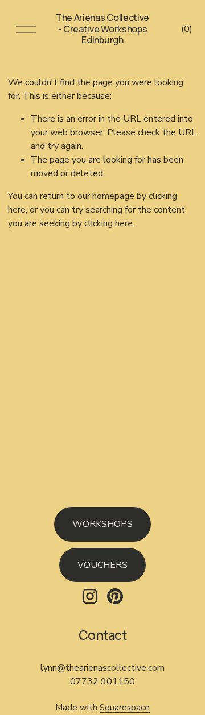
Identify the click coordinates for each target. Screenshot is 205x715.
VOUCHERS (102, 565)
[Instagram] (90, 596)
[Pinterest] (115, 596)
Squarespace (125, 707)
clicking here (108, 223)
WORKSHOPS (102, 524)
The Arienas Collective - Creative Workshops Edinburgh (102, 28)
